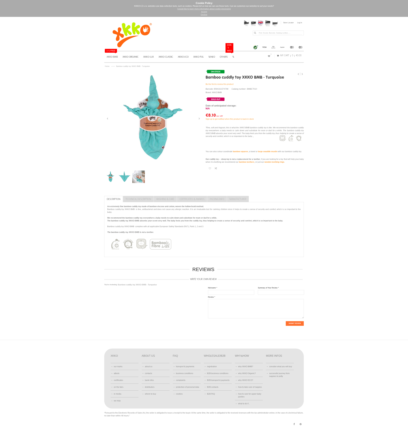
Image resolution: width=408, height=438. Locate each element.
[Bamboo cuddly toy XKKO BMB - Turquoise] (153, 119)
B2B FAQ (211, 394)
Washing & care (165, 199)
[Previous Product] (299, 74)
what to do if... (244, 404)
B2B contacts (212, 387)
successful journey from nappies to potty (279, 374)
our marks (118, 366)
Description (113, 199)
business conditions (184, 373)
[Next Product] (302, 74)
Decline (204, 15)
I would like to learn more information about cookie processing (204, 9)
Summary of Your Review (267, 288)
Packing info (217, 199)
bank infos (149, 380)
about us (148, 366)
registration (212, 366)
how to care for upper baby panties (249, 395)
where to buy (150, 394)
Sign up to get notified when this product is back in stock (230, 119)
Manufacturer (237, 199)
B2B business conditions (217, 373)
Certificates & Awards (191, 199)
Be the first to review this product (219, 84)
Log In (299, 23)
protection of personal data (187, 387)
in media (117, 394)
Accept (204, 12)
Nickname (212, 288)
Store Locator (288, 23)
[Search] (255, 32)
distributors (149, 387)
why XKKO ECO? (245, 380)
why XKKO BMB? (245, 366)
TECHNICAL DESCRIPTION (138, 199)
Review (211, 297)
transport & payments (185, 366)
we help (117, 401)
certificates (118, 380)
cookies (179, 394)
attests (116, 373)
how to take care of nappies (250, 387)
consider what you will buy (280, 366)
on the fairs (118, 387)
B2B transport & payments (218, 380)
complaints (180, 380)
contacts (148, 373)
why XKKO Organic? (247, 373)
